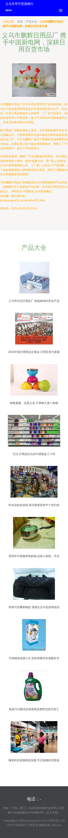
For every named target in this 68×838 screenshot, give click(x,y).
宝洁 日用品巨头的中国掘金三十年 (34, 454)
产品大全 (31, 21)
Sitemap (56, 825)
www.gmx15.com (36, 820)
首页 (20, 21)
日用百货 (53, 820)
